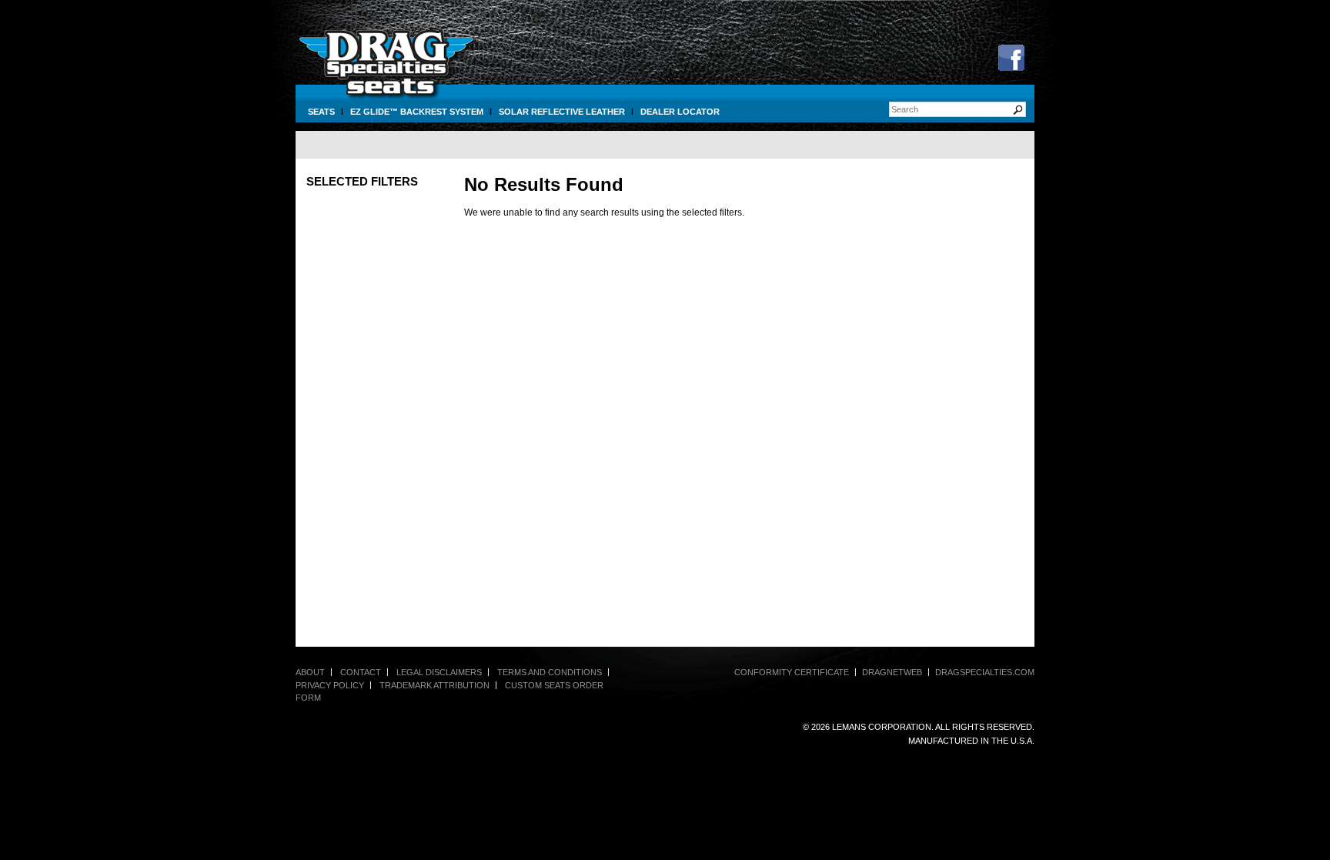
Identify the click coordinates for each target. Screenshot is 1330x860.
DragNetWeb (892, 672)
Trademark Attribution (434, 685)
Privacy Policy (330, 685)
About (310, 672)
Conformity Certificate (791, 672)
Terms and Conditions (549, 672)
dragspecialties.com (984, 672)
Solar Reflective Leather (562, 111)
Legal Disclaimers (439, 672)
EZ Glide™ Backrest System (416, 111)
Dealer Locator (680, 111)
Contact (360, 672)
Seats (321, 111)
